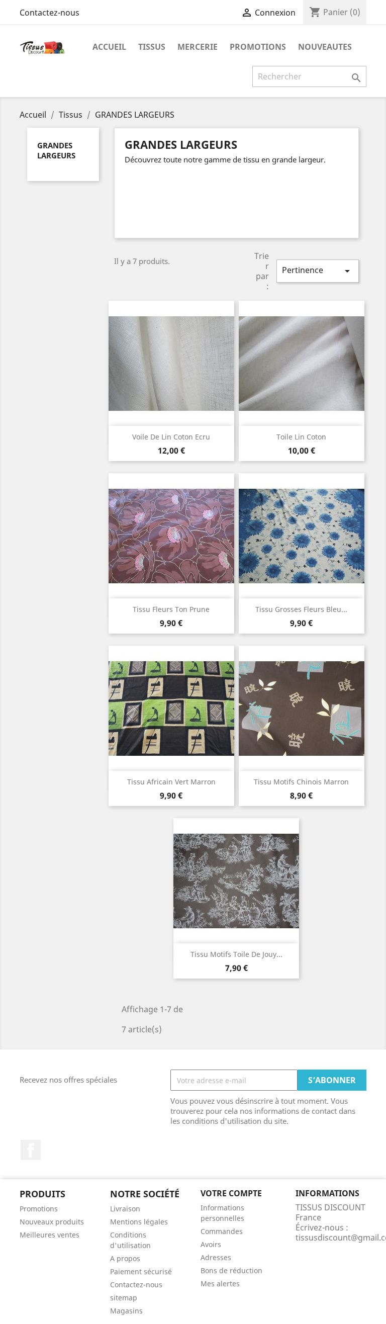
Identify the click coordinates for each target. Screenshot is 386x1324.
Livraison (125, 1208)
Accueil (109, 46)
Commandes (222, 1231)
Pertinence (317, 270)
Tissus (151, 46)
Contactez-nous (49, 12)
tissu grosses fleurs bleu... (301, 609)
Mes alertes (220, 1283)
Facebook (31, 1150)
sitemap (123, 1297)
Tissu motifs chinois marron (301, 781)
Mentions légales (139, 1221)
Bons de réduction (231, 1270)
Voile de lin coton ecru (171, 437)
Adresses (216, 1257)
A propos (125, 1258)
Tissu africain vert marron (171, 781)
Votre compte (231, 1193)
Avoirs (211, 1244)
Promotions (39, 1208)
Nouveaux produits (52, 1221)
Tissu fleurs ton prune (171, 609)
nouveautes (325, 46)
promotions (258, 46)
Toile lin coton (301, 437)
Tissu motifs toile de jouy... (236, 954)
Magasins (126, 1310)
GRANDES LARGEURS (56, 150)
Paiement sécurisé (141, 1271)
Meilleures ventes (49, 1235)
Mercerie (197, 46)
